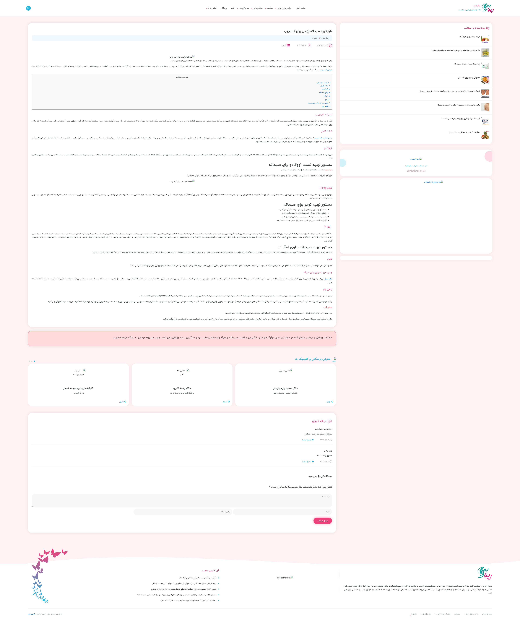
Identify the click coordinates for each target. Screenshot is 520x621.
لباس (245, 16)
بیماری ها (267, 11)
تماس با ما (212, 8)
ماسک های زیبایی (253, 11)
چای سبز (328, 278)
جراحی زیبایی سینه (282, 16)
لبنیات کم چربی (323, 82)
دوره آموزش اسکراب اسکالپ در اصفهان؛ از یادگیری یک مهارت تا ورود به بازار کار (184, 583)
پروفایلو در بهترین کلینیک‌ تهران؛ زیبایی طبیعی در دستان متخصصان (188, 600)
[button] (34, 361)
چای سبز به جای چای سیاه (319, 102)
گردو (327, 99)
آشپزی (314, 38)
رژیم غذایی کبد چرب (323, 138)
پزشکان (224, 8)
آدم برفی (31, 614)
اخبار (233, 8)
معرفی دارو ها (265, 16)
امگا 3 (326, 96)
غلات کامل (325, 85)
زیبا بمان (325, 38)
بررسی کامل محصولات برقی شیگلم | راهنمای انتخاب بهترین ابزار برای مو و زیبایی (183, 589)
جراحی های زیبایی (284, 8)
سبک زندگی (258, 8)
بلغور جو (326, 106)
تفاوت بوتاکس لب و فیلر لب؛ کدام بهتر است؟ (197, 577)
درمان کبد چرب (326, 70)
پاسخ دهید (306, 439)
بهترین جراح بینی (254, 15)
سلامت (270, 8)
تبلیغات (211, 11)
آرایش (244, 11)
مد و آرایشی (244, 8)
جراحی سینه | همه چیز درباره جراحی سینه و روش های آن (249, 17)
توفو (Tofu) (324, 92)
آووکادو (326, 89)
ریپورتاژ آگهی (209, 16)
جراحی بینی (285, 11)
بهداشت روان (255, 16)
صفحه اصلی (301, 8)
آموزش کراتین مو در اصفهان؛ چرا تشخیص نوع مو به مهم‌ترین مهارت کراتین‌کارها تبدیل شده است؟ (176, 594)
